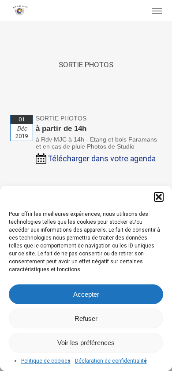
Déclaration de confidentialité (111, 361)
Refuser (86, 318)
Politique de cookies (46, 361)
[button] (158, 197)
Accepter (86, 294)
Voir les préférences (86, 342)
